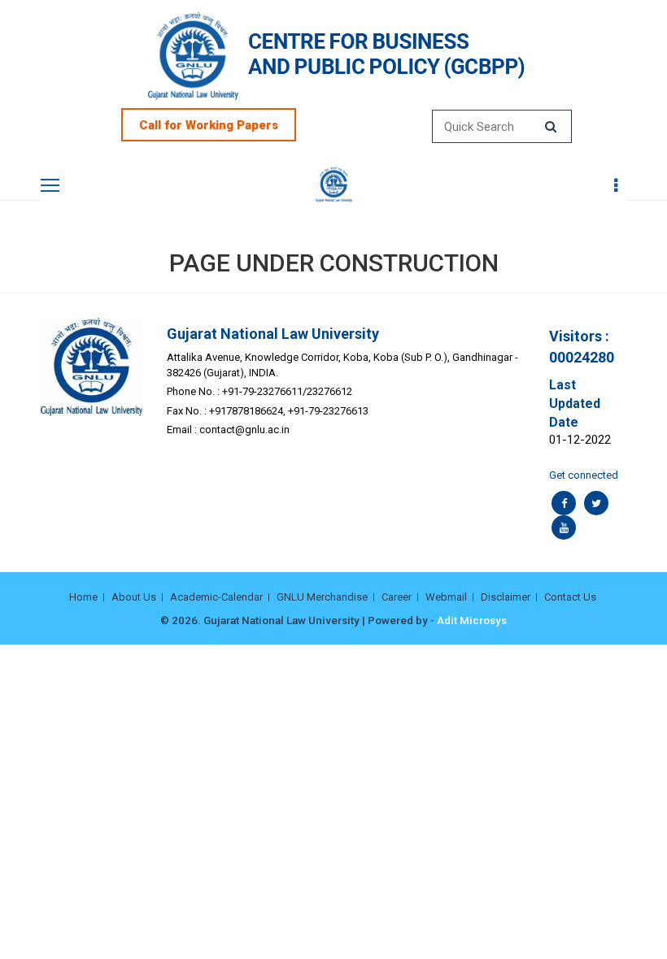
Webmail (446, 597)
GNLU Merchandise (322, 597)
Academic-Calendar (216, 597)
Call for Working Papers (208, 125)
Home (83, 597)
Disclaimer (505, 597)
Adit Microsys (472, 620)
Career (396, 597)
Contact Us (570, 597)
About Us (133, 597)
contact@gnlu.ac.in (244, 429)
